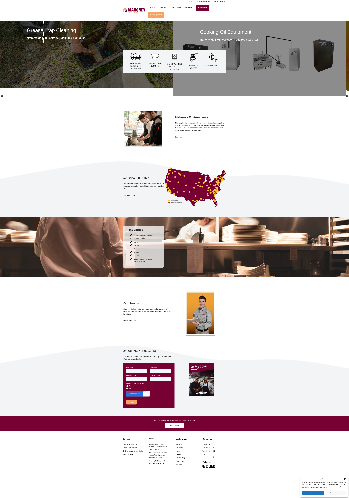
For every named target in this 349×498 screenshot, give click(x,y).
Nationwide (37, 39)
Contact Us (192, 2)
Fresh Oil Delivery (50, 32)
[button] (345, 479)
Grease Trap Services (130, 447)
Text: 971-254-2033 (208, 451)
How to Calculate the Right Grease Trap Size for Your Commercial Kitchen (158, 455)
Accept (313, 493)
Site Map (179, 464)
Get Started (174, 425)
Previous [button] (2, 96)
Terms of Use (180, 461)
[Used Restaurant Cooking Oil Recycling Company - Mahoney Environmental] (134, 10)
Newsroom (179, 447)
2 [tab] (43, 27)
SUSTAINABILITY (213, 66)
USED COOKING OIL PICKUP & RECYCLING (135, 66)
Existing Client (156, 15)
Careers (178, 454)
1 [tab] (43, 21)
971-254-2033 (218, 2)
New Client (202, 8)
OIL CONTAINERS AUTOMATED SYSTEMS (174, 66)
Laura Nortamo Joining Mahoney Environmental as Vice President (158, 447)
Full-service (54, 39)
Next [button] (346, 96)
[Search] (224, 2)
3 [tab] (43, 34)
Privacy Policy (180, 458)
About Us (179, 444)
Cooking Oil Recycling (130, 444)
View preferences (335, 493)
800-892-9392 (205, 2)
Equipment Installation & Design (133, 451)
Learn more (179, 137)
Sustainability (218, 32)
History (178, 451)
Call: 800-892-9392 (76, 39)
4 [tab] (43, 40)
